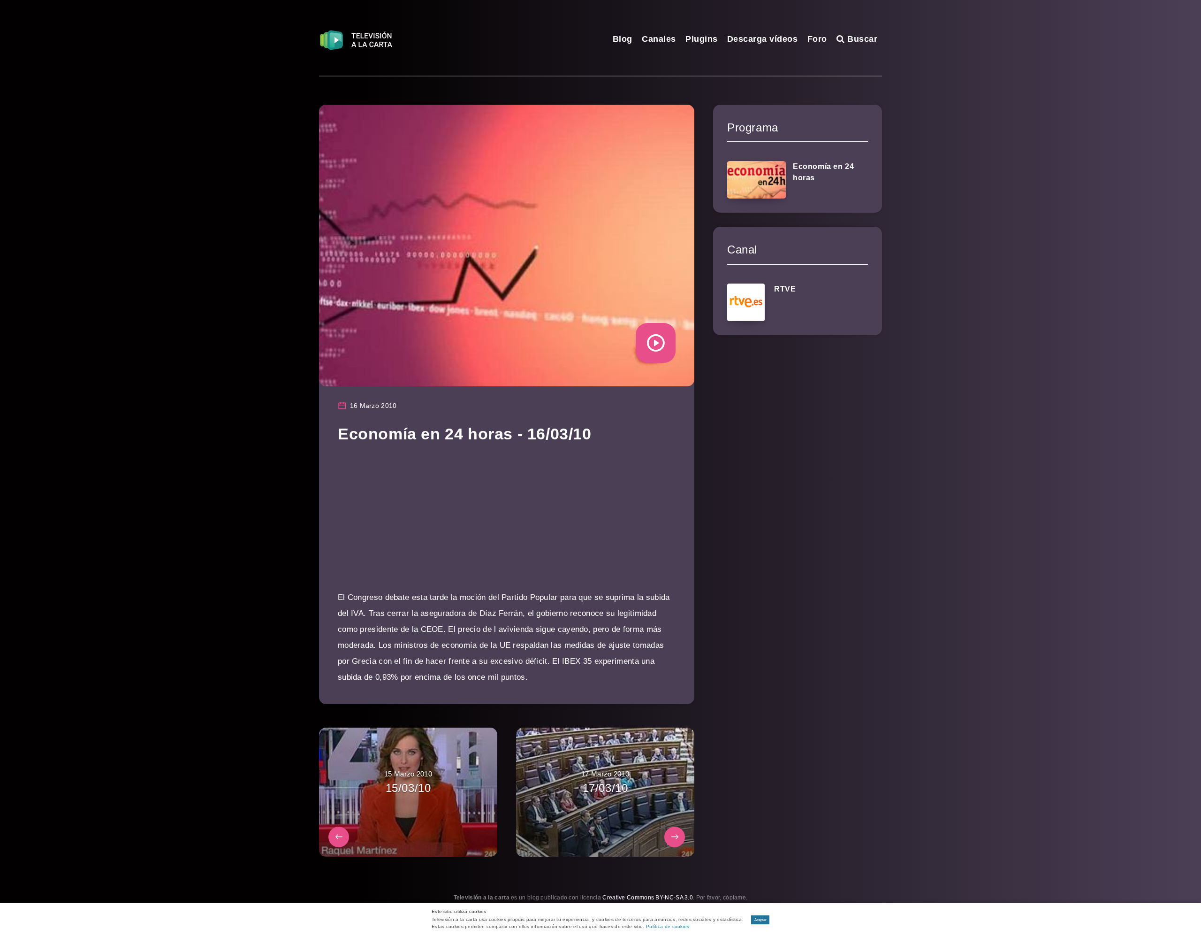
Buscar (861, 39)
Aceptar (760, 920)
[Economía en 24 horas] (756, 180)
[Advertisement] (507, 524)
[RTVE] (746, 302)
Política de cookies (668, 926)
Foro (817, 39)
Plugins (701, 39)
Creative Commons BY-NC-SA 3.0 (647, 897)
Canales (659, 39)
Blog (622, 39)
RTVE (785, 289)
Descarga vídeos (762, 39)
